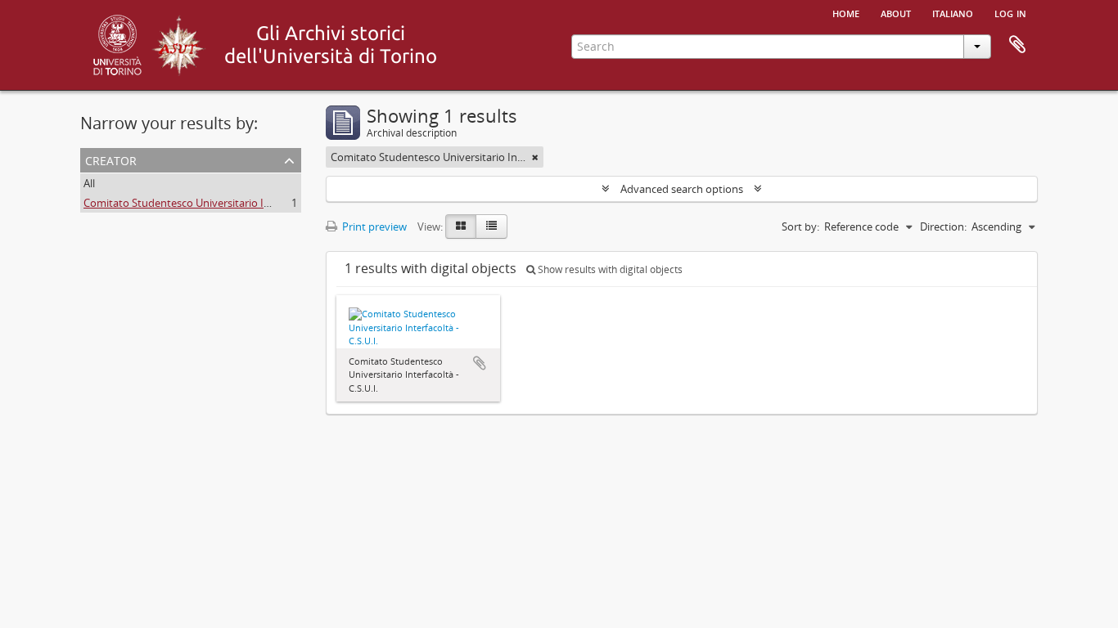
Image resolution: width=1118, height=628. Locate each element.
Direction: (943, 226)
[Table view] (491, 226)
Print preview (373, 226)
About (896, 12)
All (89, 183)
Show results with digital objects (609, 269)
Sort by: (800, 226)
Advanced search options (682, 189)
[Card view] (460, 226)
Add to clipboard (479, 363)
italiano (952, 12)
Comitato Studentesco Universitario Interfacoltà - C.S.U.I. (220, 202)
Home (845, 12)
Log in (1010, 12)
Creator (111, 159)
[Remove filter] (535, 157)
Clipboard (1017, 45)
